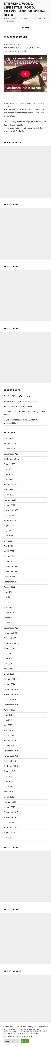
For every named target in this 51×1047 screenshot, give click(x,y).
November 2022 (11, 510)
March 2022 (9, 551)
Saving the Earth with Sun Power (18, 406)
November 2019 (11, 694)
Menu (27, 27)
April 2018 (8, 792)
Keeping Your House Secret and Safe (20, 401)
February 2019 (10, 740)
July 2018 (8, 776)
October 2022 (10, 515)
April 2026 (8, 438)
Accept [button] (24, 1041)
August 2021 (9, 587)
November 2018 (11, 756)
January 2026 (9, 449)
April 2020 (8, 669)
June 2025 (8, 474)
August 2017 (9, 833)
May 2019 (8, 725)
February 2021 (10, 618)
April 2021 (8, 607)
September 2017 (11, 827)
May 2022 (8, 541)
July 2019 (8, 715)
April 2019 (8, 730)
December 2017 (11, 812)
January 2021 (9, 623)
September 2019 (11, 705)
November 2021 (11, 572)
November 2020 (11, 633)
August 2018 (9, 771)
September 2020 (11, 643)
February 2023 (10, 500)
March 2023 (9, 495)
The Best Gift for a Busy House (17, 396)
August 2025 (9, 464)
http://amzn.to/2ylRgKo (14, 131)
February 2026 (10, 444)
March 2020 (9, 674)
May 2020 (8, 664)
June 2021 (8, 597)
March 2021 (9, 613)
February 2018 (10, 802)
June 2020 (8, 659)
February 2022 (10, 556)
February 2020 (10, 679)
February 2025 (10, 484)
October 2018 (10, 761)
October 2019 (10, 700)
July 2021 (8, 592)
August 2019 (9, 710)
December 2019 (11, 689)
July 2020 (8, 653)
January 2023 (9, 505)
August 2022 (9, 526)
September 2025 (11, 459)
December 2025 (11, 454)
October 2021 (10, 577)
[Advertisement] (25, 172)
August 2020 (9, 648)
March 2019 (9, 735)
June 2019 (8, 720)
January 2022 (9, 561)
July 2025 (8, 469)
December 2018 (11, 751)
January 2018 (9, 807)
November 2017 (11, 817)
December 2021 (11, 566)
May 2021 (8, 602)
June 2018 (8, 781)
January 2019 (9, 746)
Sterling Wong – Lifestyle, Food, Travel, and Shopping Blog (25, 9)
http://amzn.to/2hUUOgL (36, 122)
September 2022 (11, 520)
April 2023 (8, 490)
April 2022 (8, 546)
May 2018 (8, 787)
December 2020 (11, 628)
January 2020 (9, 684)
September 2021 (11, 582)
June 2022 (8, 536)
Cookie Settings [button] (11, 1041)
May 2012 (8, 838)
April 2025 (8, 479)
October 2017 (10, 822)
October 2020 (10, 638)
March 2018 (9, 797)
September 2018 (11, 766)
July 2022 (8, 531)
